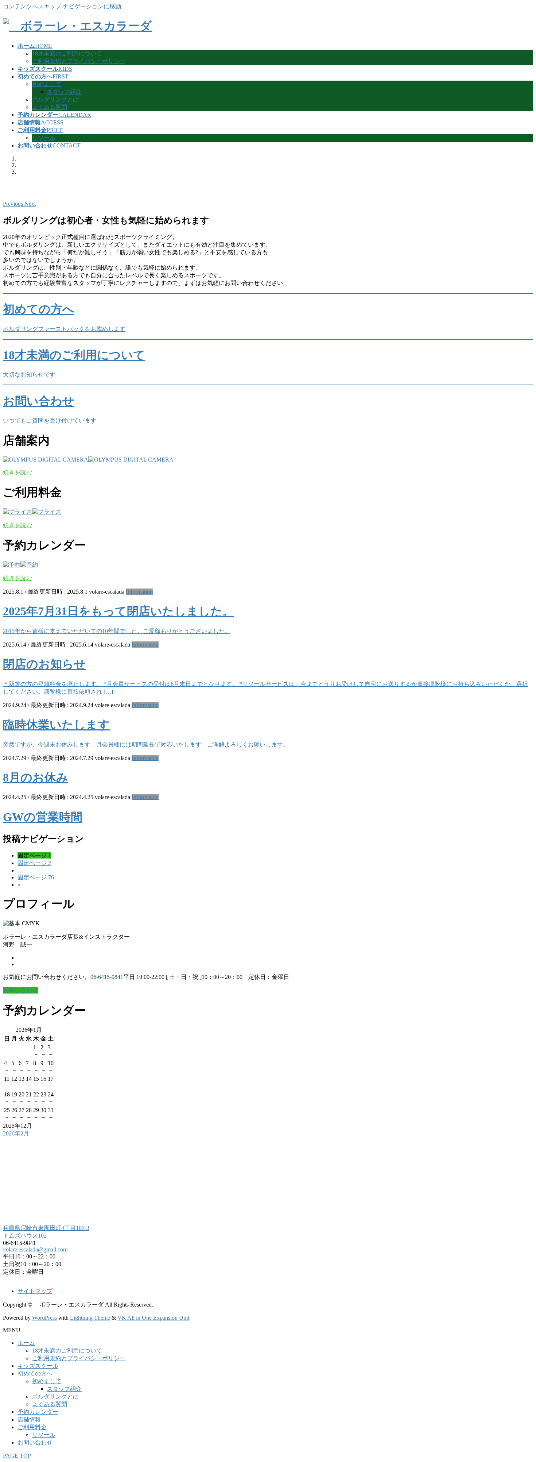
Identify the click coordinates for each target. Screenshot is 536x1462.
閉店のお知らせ (44, 664)
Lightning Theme (90, 1318)
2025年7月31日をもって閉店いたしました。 (118, 611)
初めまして (46, 84)
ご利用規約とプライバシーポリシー (78, 61)
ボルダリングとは (55, 99)
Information (139, 592)
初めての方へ (35, 1373)
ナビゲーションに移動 (92, 6)
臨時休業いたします (56, 724)
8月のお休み (35, 777)
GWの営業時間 (42, 816)
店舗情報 (29, 1419)
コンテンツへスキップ (32, 6)
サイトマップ (35, 1291)
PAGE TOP (17, 1456)
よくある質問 (49, 107)
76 (36, 877)
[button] (13, 204)
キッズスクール (38, 1366)
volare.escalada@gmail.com (35, 1249)
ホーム (26, 1343)
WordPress (44, 1318)
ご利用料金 (32, 1427)
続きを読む (17, 472)
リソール (43, 138)
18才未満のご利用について (67, 53)
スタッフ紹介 (64, 92)
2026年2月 (16, 1133)
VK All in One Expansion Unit (153, 1318)
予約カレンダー (38, 1412)
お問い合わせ (35, 1442)
